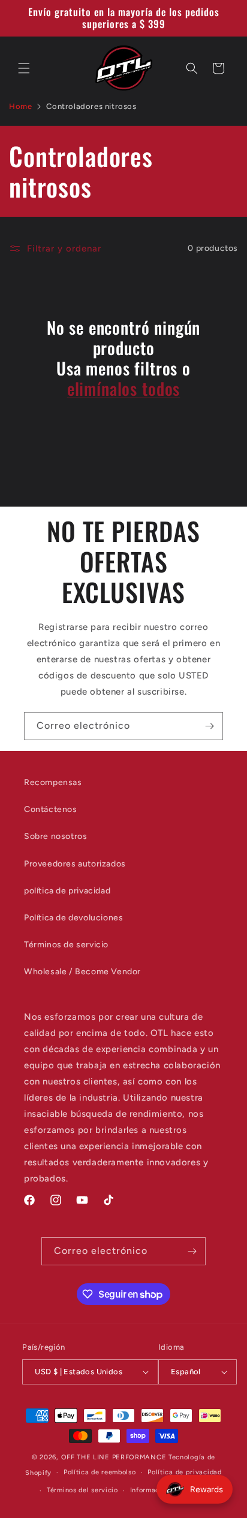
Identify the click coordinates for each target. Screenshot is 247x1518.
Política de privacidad (184, 1472)
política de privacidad (67, 891)
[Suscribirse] (209, 726)
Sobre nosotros (55, 836)
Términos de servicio (66, 945)
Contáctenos (50, 809)
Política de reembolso (100, 1472)
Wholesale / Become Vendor (82, 971)
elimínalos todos (123, 388)
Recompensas (53, 782)
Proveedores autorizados (75, 864)
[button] (24, 68)
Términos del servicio (82, 1490)
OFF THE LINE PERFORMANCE (115, 1457)
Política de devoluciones (73, 918)
